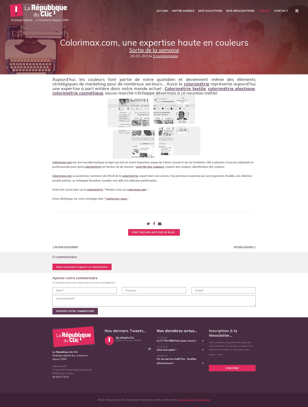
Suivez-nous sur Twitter (129, 340)
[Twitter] (148, 224)
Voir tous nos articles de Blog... (154, 232)
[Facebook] (154, 224)
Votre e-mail (216, 354)
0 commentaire (165, 56)
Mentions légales (186, 400)
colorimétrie (95, 189)
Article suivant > (245, 247)
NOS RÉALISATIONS (240, 10)
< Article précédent (65, 247)
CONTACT (281, 10)
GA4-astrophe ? (166, 349)
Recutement (203, 400)
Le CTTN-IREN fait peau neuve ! (176, 340)
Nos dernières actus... (177, 330)
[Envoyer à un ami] (159, 224)
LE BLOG (264, 10)
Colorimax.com (62, 162)
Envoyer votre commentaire (75, 311)
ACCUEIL (162, 10)
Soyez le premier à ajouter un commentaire (82, 266)
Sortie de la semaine (154, 50)
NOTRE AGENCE (183, 10)
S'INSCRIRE (232, 368)
